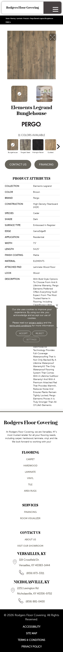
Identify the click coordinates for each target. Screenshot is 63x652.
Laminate (19, 18)
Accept (23, 333)
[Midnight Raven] (38, 144)
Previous (4, 92)
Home (7, 18)
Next (58, 92)
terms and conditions (20, 325)
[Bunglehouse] (12, 144)
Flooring (13, 18)
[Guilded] (50, 144)
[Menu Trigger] (55, 9)
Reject (40, 333)
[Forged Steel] (25, 144)
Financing (46, 164)
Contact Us (18, 164)
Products (26, 18)
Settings (31, 339)
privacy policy (36, 322)
